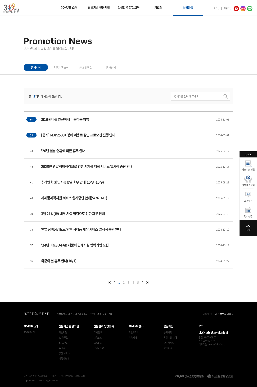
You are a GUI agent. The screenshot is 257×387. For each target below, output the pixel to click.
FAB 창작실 (85, 67)
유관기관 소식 (61, 67)
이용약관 (207, 314)
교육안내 (98, 332)
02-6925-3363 (213, 332)
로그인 (216, 8)
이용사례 (132, 337)
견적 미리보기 (248, 185)
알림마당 (188, 7)
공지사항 (36, 67)
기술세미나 (133, 332)
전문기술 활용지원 (99, 7)
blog (249, 8)
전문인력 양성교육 (129, 7)
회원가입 (227, 8)
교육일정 (248, 200)
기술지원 (63, 332)
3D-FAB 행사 (135, 326)
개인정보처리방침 (224, 314)
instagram (243, 8)
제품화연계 (64, 358)
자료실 (158, 7)
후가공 (62, 348)
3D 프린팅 (63, 342)
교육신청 (98, 337)
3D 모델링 (63, 337)
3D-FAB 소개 (69, 7)
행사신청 (248, 216)
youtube (236, 8)
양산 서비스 (64, 353)
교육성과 (98, 342)
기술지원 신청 (248, 169)
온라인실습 (99, 348)
